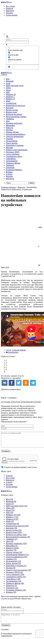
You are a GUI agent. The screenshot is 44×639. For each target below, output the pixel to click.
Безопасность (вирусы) (15, 105)
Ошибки (9, 139)
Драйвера (10, 119)
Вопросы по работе (14, 114)
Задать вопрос (12, 15)
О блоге (9, 174)
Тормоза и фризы (13, 163)
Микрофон (10, 125)
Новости (9, 8)
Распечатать (13, 352)
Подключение (11, 141)
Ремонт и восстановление (16, 150)
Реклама (9, 13)
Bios (7, 79)
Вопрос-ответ (11, 112)
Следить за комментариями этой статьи (20, 467)
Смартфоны (11, 159)
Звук (8, 121)
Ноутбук (9, 130)
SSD (8, 92)
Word (8, 101)
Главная (9, 476)
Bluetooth (9, 81)
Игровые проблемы (14, 123)
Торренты (10, 165)
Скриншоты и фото (14, 156)
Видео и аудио (12, 110)
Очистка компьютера (14, 136)
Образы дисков (12, 132)
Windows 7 (10, 97)
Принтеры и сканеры (15, 145)
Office (8, 88)
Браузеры (10, 108)
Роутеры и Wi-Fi (12, 152)
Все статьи (10, 6)
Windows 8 (10, 99)
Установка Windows (14, 170)
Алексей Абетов (19, 350)
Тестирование (11, 161)
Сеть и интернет (13, 154)
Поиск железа (11, 143)
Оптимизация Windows (15, 134)
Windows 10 (11, 94)
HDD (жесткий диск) (14, 86)
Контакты (10, 11)
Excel (8, 83)
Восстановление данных (16, 116)
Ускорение (10, 167)
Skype (8, 90)
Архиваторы (11, 103)
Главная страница (8, 187)
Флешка (9, 172)
